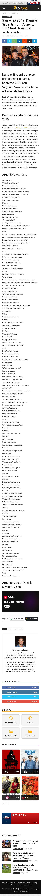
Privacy (35, 883)
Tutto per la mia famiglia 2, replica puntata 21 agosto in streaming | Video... (24, 855)
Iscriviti (34, 701)
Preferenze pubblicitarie (24, 885)
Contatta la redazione (24, 883)
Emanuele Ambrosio (10, 36)
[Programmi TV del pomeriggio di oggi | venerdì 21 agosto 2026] (6, 844)
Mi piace (34, 687)
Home (4, 13)
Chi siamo (5, 883)
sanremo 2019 (18, 629)
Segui (35, 692)
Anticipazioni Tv (13, 13)
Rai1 (10, 629)
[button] (38, 8)
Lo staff (12, 883)
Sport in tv (16, 873)
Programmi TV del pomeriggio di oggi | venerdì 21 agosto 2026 (25, 843)
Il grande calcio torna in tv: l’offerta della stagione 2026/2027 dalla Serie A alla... (25, 867)
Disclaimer (12, 885)
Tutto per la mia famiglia (20, 861)
